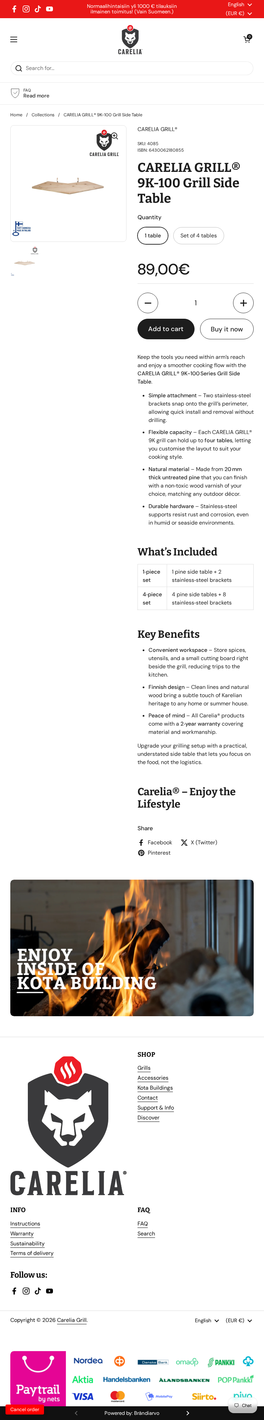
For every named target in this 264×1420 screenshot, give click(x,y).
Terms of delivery (32, 1253)
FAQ (143, 1223)
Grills (144, 1067)
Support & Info (156, 1107)
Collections (43, 115)
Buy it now (227, 329)
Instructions (25, 1223)
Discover (149, 1117)
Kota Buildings (155, 1087)
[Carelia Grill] (130, 39)
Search (146, 1233)
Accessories (153, 1077)
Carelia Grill (72, 1320)
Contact (148, 1097)
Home (16, 115)
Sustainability (27, 1243)
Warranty (22, 1233)
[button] (148, 303)
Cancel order (24, 1409)
